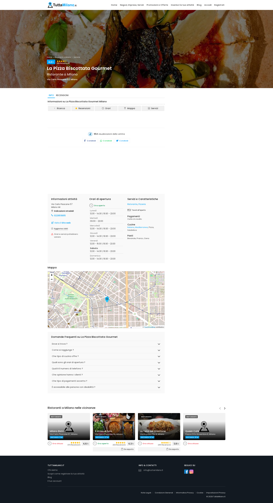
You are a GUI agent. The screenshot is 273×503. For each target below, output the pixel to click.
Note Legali (146, 492)
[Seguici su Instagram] (191, 471)
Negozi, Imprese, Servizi (132, 5)
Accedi (207, 5)
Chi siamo (53, 470)
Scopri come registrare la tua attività (66, 473)
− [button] (52, 279)
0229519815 (60, 215)
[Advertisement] (106, 119)
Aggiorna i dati (61, 228)
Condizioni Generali (164, 492)
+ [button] (52, 275)
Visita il (62, 222)
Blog (199, 5)
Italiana (130, 227)
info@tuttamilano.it (153, 470)
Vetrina (77, 57)
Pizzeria (142, 204)
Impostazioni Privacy (215, 492)
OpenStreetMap (149, 327)
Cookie (200, 492)
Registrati (219, 5)
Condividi (91, 140)
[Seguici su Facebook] (186, 471)
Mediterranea (141, 227)
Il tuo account (55, 481)
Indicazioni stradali (64, 211)
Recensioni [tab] (62, 95)
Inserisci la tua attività (182, 5)
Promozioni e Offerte (157, 5)
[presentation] (220, 408)
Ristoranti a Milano (63, 57)
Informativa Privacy (185, 492)
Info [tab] (51, 95)
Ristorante (132, 204)
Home (114, 5)
